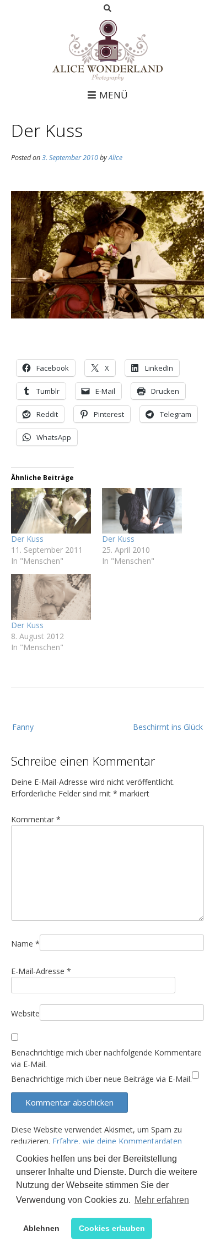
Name (25, 943)
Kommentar (36, 819)
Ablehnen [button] (41, 1228)
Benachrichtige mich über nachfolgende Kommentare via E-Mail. (106, 1058)
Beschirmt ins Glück (168, 727)
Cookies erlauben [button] (112, 1228)
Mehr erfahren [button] (162, 1200)
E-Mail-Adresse (41, 971)
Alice (115, 157)
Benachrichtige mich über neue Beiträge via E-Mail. (101, 1079)
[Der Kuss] (51, 511)
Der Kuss (27, 539)
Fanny (23, 727)
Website (25, 1013)
